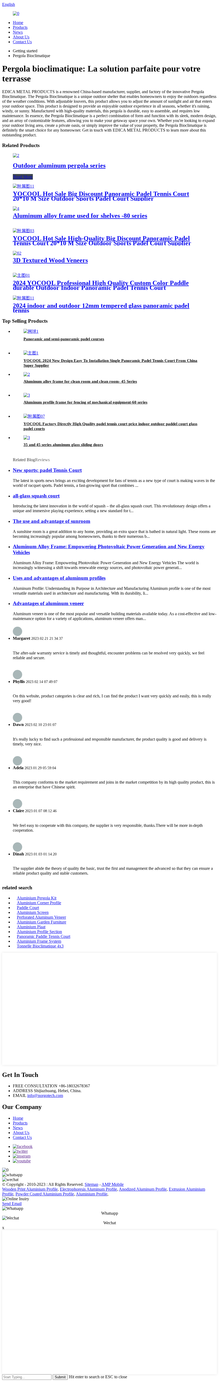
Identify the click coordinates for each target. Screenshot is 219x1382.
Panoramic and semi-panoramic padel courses (64, 339)
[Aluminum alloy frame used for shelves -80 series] (16, 208)
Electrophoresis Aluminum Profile (88, 1189)
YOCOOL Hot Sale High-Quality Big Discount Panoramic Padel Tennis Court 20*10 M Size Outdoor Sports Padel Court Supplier (102, 241)
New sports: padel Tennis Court (47, 470)
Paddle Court (28, 907)
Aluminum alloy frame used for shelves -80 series (80, 215)
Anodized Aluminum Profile (143, 1189)
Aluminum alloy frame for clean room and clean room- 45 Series (80, 381)
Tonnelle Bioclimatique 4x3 (40, 946)
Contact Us (22, 42)
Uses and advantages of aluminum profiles (59, 578)
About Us (21, 37)
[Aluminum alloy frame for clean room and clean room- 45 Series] (27, 374)
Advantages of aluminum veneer (48, 603)
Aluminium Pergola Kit (36, 898)
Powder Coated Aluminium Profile (44, 1194)
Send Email (12, 1203)
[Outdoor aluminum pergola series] (16, 155)
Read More (22, 177)
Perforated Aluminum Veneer (41, 917)
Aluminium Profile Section (39, 931)
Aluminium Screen (33, 912)
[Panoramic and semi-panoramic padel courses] (31, 331)
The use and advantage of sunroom (51, 521)
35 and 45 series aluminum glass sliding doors (63, 445)
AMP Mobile (112, 1184)
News (18, 32)
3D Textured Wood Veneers (50, 260)
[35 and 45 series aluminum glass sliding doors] (27, 437)
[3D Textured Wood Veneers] (17, 253)
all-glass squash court (36, 496)
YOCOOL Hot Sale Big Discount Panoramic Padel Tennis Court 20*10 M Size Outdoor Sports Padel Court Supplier (101, 196)
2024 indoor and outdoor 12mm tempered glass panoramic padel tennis (101, 308)
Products (20, 27)
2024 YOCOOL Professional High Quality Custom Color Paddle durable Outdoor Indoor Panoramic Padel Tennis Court (101, 285)
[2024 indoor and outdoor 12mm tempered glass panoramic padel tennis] (23, 298)
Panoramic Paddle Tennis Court (43, 936)
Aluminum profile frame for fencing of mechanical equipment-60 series (85, 402)
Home (18, 22)
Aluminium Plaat (31, 927)
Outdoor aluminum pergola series (59, 165)
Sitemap (91, 1184)
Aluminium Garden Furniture (41, 922)
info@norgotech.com (45, 1095)
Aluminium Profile (91, 1194)
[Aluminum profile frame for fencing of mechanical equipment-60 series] (27, 395)
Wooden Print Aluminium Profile (30, 1189)
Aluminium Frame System (39, 941)
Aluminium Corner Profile (39, 903)
